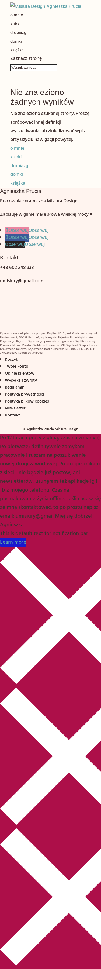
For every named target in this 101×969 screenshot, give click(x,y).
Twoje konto (16, 366)
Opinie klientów (19, 373)
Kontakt (12, 415)
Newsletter (15, 408)
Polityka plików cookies (27, 401)
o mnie (16, 15)
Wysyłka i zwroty (21, 380)
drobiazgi (18, 32)
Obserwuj (38, 231)
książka (17, 50)
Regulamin (15, 387)
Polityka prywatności (24, 394)
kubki (15, 24)
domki (16, 41)
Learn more (13, 542)
